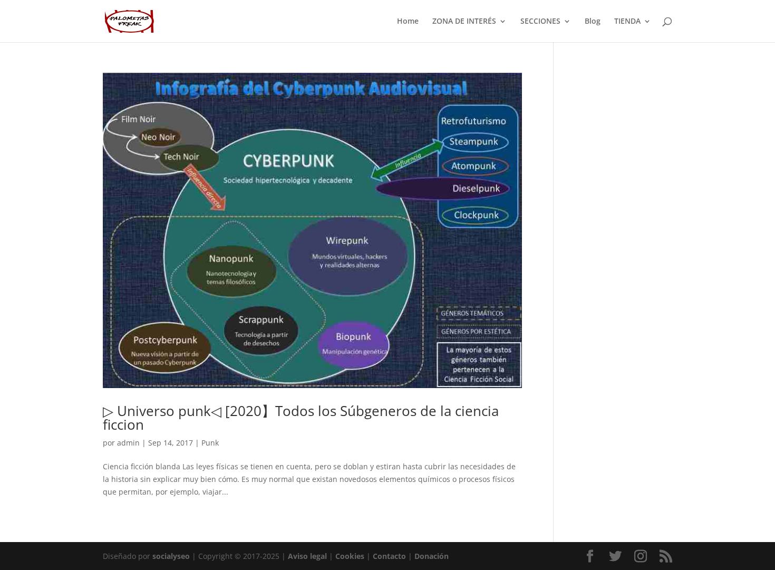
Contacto (389, 556)
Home (408, 21)
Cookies (349, 556)
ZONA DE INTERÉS (464, 21)
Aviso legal (307, 556)
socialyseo (171, 556)
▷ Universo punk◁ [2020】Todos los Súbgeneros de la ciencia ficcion (301, 417)
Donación (431, 556)
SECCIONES (540, 21)
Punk (210, 443)
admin (128, 443)
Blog (592, 21)
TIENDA (627, 21)
